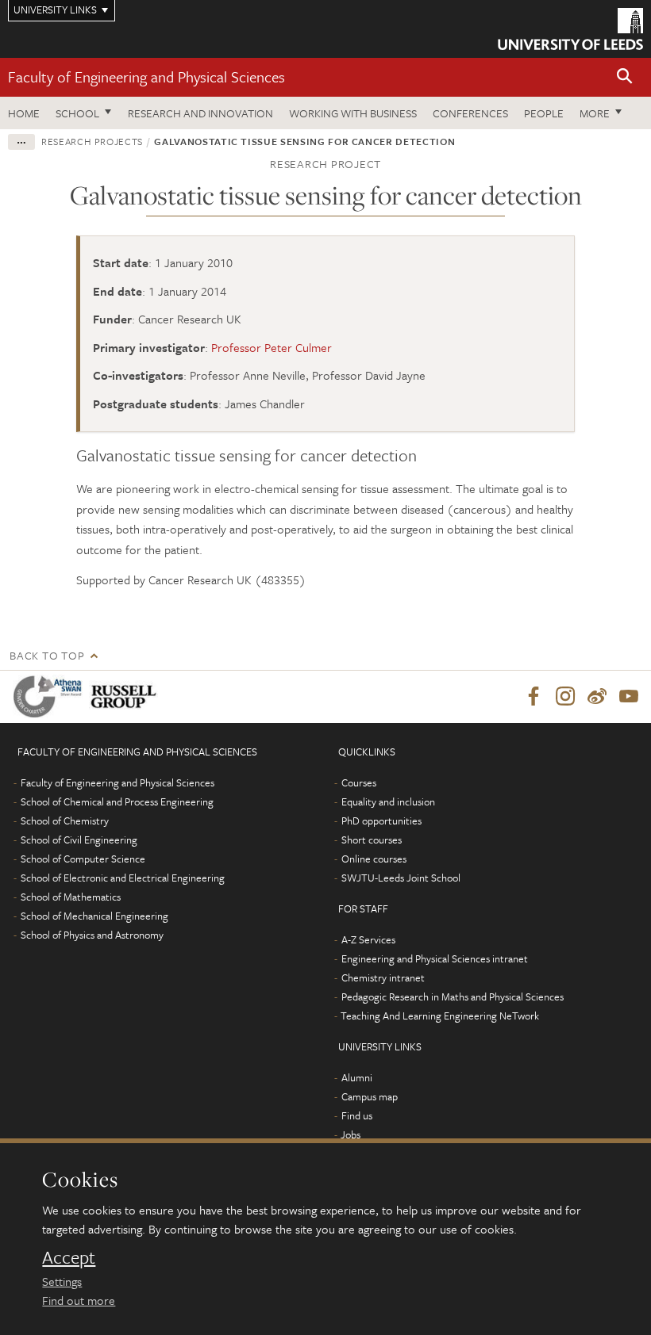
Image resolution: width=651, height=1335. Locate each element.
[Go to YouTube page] (628, 696)
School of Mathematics (71, 897)
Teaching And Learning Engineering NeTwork (440, 1015)
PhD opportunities (381, 820)
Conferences (470, 113)
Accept (68, 1257)
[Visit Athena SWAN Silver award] (51, 696)
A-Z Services (368, 939)
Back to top (47, 655)
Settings (62, 1281)
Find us (356, 1115)
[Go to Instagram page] (565, 696)
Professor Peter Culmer (271, 347)
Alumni (356, 1077)
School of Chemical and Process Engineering (117, 801)
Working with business (353, 113)
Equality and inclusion (388, 801)
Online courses (373, 858)
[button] (625, 77)
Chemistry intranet (383, 977)
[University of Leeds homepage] (570, 29)
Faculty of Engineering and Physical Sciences (146, 76)
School (77, 113)
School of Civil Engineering (79, 839)
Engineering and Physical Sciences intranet (434, 958)
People (544, 113)
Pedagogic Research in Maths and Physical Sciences (452, 996)
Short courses (371, 839)
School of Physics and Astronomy (92, 935)
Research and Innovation (200, 113)
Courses (358, 782)
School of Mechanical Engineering (94, 916)
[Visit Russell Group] (126, 696)
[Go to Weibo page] (597, 696)
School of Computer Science (83, 858)
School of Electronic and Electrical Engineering (123, 878)
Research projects (92, 141)
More (595, 113)
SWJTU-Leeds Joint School (400, 878)
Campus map (369, 1096)
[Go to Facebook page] (533, 696)
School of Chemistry (65, 820)
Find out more (78, 1300)
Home (24, 113)
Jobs (350, 1134)
